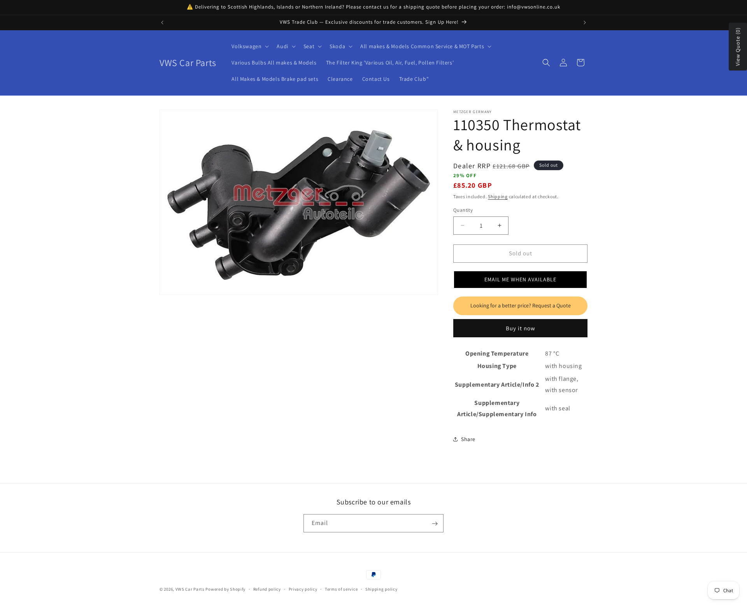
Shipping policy (381, 589)
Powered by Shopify (225, 589)
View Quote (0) (737, 47)
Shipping (498, 196)
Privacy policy (303, 589)
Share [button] (468, 439)
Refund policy (267, 589)
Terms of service (341, 589)
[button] (249, 46)
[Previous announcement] (162, 22)
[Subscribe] (434, 524)
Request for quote (520, 306)
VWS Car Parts (190, 589)
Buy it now (520, 328)
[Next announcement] (584, 22)
